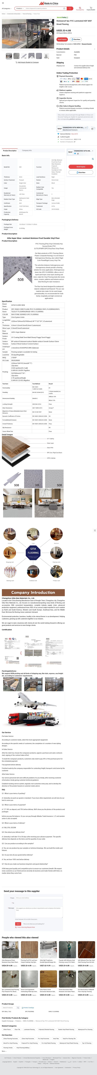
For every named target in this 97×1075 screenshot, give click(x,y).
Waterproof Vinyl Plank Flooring (69, 1043)
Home (3, 14)
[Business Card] (93, 159)
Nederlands (63, 1061)
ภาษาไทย (90, 1061)
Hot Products (7, 1058)
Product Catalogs (28, 1008)
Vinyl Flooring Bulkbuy (22, 1048)
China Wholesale (46, 1058)
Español (21, 1061)
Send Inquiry (62, 39)
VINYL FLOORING (53, 1011)
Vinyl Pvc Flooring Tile (69, 1038)
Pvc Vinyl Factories (43, 1038)
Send (18, 924)
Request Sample (87, 44)
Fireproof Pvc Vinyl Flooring (30, 1043)
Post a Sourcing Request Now (25, 927)
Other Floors (7, 1029)
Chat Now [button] (77, 39)
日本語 (80, 1061)
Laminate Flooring (29, 1029)
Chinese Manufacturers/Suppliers (31, 1058)
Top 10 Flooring (86, 1043)
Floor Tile (17, 1029)
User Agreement (59, 1067)
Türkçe (39, 1063)
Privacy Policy (76, 1067)
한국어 (74, 1061)
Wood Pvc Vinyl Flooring (10, 1043)
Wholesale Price (57, 1058)
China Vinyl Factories (28, 1038)
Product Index (87, 1058)
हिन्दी (85, 1061)
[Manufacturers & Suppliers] (48, 3)
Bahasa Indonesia (54, 1063)
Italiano (50, 1061)
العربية (69, 1061)
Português (28, 1061)
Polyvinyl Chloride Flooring (46, 1029)
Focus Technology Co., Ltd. (36, 1067)
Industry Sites (66, 1058)
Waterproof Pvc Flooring (85, 1029)
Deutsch (56, 1061)
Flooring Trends (8, 1048)
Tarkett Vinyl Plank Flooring (66, 1029)
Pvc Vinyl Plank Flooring (49, 1043)
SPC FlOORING (29, 1011)
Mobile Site (45, 1059)
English (15, 1061)
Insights (52, 1059)
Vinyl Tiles (56, 1038)
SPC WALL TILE (6, 1011)
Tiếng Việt (45, 1063)
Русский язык (42, 1061)
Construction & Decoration (14, 14)
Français (34, 1061)
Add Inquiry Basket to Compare (28, 62)
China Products (17, 1058)
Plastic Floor (36, 14)
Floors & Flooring (27, 14)
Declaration (68, 1067)
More (3, 1051)
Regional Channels (76, 1058)
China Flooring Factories (10, 1038)
